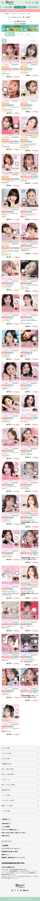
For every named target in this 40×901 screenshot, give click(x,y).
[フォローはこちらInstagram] (15, 890)
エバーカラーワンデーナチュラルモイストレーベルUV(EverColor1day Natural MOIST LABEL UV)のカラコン (29, 144)
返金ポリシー (6, 854)
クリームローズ (6, 146)
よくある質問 (6, 826)
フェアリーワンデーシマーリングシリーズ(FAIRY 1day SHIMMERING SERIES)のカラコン (10, 251)
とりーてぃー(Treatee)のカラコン (27, 626)
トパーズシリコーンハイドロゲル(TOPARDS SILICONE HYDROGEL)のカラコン (29, 320)
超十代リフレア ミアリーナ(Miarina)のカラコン (10, 729)
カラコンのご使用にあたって (10, 829)
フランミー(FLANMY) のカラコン (9, 180)
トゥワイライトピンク (26, 108)
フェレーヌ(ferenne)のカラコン (8, 285)
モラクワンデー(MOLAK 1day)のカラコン (29, 178)
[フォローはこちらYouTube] (26, 890)
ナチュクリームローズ (26, 323)
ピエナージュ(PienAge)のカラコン (9, 626)
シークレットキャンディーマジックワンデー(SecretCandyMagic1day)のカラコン (29, 214)
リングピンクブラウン (7, 109)
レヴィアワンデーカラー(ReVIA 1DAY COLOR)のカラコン (10, 214)
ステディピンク (6, 627)
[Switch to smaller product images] (4, 41)
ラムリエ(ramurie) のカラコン (26, 70)
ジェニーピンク (24, 388)
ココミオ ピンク (6, 421)
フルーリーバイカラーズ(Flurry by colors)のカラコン (10, 107)
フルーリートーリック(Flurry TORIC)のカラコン (29, 555)
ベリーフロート (24, 421)
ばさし (22, 627)
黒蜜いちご (23, 356)
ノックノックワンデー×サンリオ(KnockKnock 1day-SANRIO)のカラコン (10, 591)
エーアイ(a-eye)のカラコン (7, 319)
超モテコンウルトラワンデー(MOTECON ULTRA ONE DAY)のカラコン (29, 248)
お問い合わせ (6, 835)
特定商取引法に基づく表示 (10, 851)
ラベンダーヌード (6, 254)
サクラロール (5, 182)
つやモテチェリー (24, 250)
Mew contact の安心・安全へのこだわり (14, 832)
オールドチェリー (6, 521)
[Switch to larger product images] (9, 41)
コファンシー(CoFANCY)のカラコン (28, 419)
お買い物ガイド (6, 823)
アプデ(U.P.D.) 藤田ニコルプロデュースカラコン (10, 71)
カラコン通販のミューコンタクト (9, 13)
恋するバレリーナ (6, 731)
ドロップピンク (6, 73)
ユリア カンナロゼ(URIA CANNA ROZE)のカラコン (29, 286)
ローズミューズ (24, 147)
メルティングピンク (7, 556)
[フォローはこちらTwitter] (18, 890)
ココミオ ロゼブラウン (26, 454)
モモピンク (23, 216)
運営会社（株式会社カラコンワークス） (14, 857)
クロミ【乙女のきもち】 (26, 661)
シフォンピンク (6, 455)
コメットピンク (24, 72)
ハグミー (4, 216)
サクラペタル (23, 180)
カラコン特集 (8, 7)
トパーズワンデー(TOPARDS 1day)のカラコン (10, 144)
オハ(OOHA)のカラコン (6, 419)
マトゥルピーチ (6, 356)
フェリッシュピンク (7, 286)
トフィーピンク (6, 320)
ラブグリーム (5, 388)
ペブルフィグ (5, 694)
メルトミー (4, 488)
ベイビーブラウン (24, 288)
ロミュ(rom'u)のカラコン (7, 354)
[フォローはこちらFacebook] (21, 890)
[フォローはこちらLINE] (12, 890)
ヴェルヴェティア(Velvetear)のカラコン (10, 658)
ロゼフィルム (5, 660)
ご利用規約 (5, 845)
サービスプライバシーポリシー (11, 848)
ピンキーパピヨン (24, 488)
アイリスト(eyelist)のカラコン (26, 354)
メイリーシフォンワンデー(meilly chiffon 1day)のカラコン (10, 453)
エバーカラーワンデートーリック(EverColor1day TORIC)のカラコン (27, 520)
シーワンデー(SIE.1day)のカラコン (9, 486)
